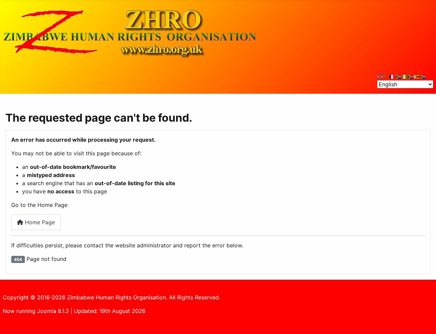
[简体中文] (386, 76)
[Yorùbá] (405, 76)
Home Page (39, 222)
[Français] (392, 76)
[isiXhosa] (423, 76)
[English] (380, 76)
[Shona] (417, 76)
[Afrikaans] (398, 76)
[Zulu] (411, 76)
